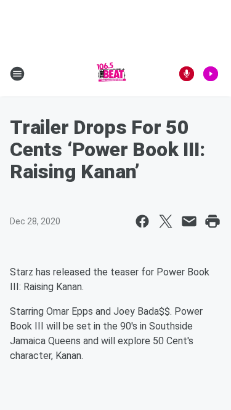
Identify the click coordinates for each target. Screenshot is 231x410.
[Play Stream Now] (210, 73)
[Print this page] (212, 221)
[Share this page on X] (165, 221)
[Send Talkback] (186, 73)
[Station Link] (111, 73)
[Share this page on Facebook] (142, 221)
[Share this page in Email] (189, 221)
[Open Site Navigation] (17, 73)
